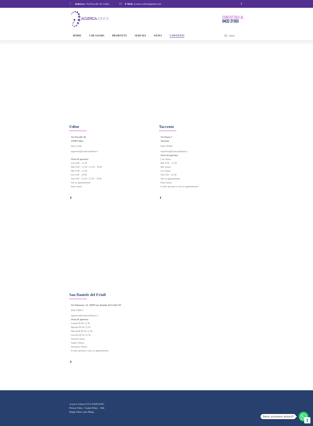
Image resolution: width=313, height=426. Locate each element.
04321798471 (77, 310)
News (158, 35)
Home (77, 35)
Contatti (177, 35)
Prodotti (119, 35)
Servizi (140, 35)
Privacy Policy (76, 408)
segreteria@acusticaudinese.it (84, 151)
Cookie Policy (91, 408)
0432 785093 (167, 146)
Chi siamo (96, 35)
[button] (303, 416)
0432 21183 (76, 146)
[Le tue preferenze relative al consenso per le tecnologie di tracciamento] (307, 420)
